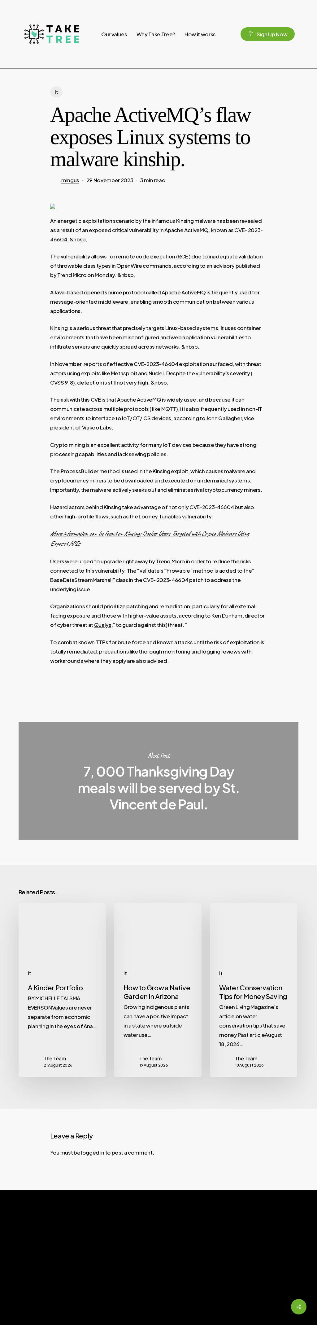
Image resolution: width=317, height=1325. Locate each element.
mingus (70, 180)
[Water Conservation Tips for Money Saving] (253, 990)
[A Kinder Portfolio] (62, 990)
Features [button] (166, 1275)
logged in (92, 1152)
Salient (279, 1311)
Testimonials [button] (170, 1263)
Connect (169, 1249)
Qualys (102, 624)
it (56, 92)
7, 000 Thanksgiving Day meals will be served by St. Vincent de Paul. (158, 781)
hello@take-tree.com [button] (248, 1263)
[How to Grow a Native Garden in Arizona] (158, 990)
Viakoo (90, 427)
